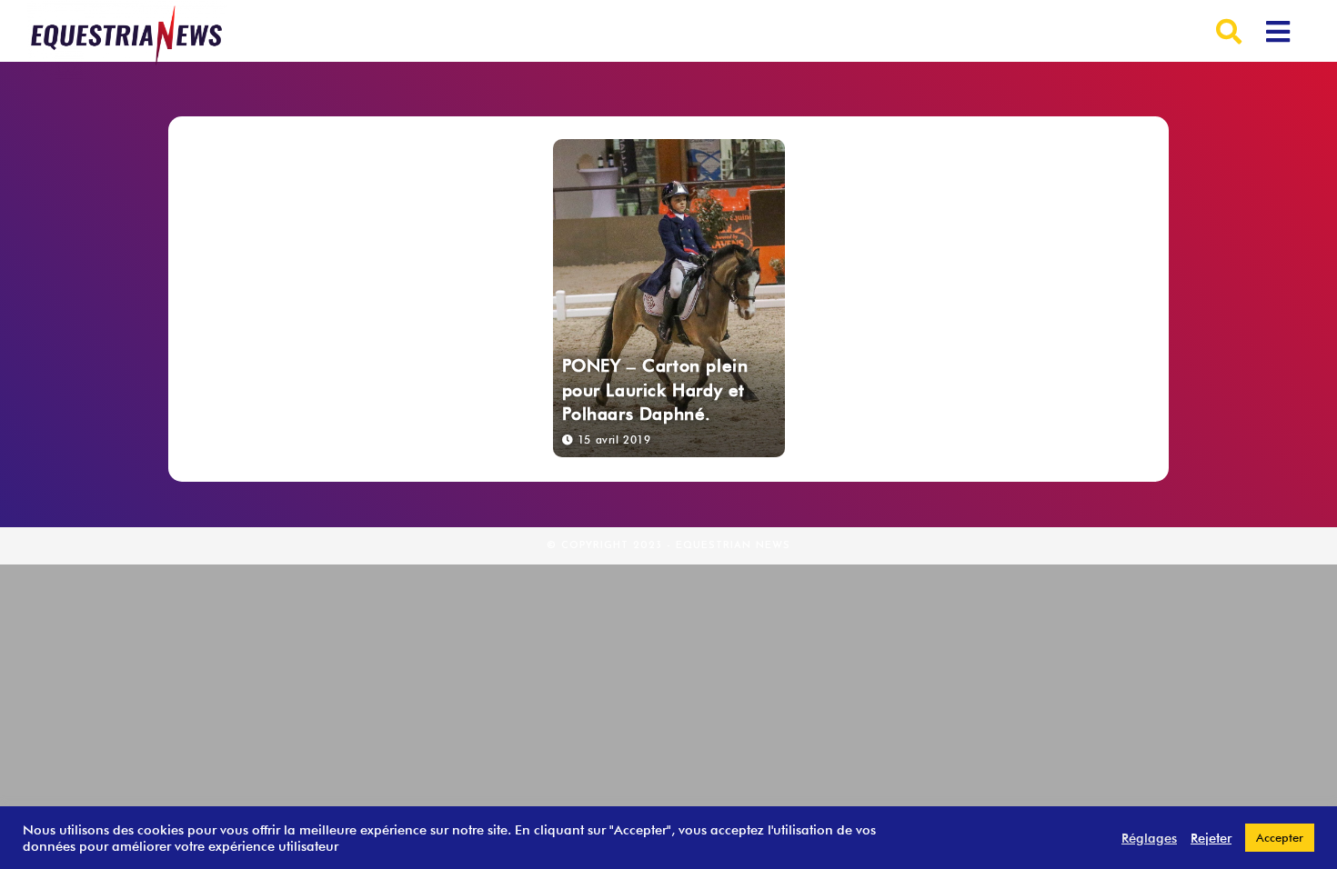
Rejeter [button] (1211, 837)
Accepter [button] (1279, 837)
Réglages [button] (1149, 837)
